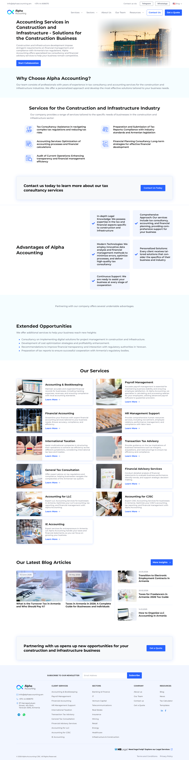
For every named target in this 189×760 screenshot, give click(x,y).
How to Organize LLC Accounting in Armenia (153, 614)
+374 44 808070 (42, 3)
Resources (135, 12)
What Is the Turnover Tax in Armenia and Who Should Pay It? (38, 605)
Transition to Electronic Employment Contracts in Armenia (154, 578)
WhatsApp (162, 3)
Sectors (90, 12)
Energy (95, 728)
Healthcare (97, 732)
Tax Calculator (166, 701)
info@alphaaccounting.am (19, 3)
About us (138, 692)
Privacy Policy (166, 756)
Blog (162, 692)
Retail (94, 723)
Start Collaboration (28, 63)
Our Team (120, 12)
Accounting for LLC (58, 496)
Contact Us (155, 12)
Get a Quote (173, 12)
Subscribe (134, 675)
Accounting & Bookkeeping (64, 384)
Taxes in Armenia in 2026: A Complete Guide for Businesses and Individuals (88, 605)
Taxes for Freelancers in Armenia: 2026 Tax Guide (154, 595)
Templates (164, 705)
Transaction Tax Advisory (142, 441)
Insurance (96, 714)
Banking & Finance (101, 692)
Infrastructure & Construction (105, 737)
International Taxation (60, 441)
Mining (95, 719)
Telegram (146, 3)
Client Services (60, 686)
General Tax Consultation (62, 470)
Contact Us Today (153, 188)
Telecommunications (102, 705)
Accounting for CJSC (139, 496)
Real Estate (97, 710)
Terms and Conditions (147, 756)
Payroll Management (139, 382)
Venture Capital (99, 701)
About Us (106, 12)
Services (75, 12)
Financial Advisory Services (143, 468)
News (162, 696)
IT (93, 696)
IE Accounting (54, 524)
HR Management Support (142, 413)
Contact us (139, 701)
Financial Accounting (59, 413)
